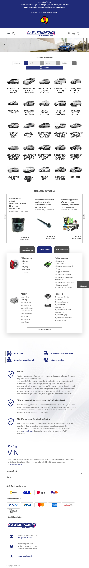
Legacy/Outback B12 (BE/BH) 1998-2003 (60, 135)
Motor (24, 294)
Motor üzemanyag (27, 314)
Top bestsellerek (62, 249)
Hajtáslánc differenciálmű (63, 317)
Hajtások (59, 294)
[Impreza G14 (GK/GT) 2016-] (60, 81)
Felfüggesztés (61, 258)
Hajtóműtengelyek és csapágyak (62, 298)
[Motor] (14, 300)
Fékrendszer (26, 258)
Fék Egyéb (24, 272)
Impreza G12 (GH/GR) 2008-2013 (44, 91)
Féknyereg (24, 267)
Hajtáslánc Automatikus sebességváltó (63, 311)
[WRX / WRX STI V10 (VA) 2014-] (75, 81)
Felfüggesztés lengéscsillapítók (60, 262)
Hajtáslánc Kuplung (61, 302)
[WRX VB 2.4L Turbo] (13, 103)
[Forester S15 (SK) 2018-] (13, 125)
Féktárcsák (24, 264)
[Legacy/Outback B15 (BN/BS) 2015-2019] (29, 147)
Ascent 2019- (44, 178)
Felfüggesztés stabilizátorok (64, 282)
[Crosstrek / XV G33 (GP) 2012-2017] (60, 147)
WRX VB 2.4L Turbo (13, 112)
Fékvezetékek (25, 269)
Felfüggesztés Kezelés (62, 272)
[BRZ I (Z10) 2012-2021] (60, 169)
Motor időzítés (26, 305)
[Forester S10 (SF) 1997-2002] (29, 103)
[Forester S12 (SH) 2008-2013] (60, 103)
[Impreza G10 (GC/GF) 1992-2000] (13, 81)
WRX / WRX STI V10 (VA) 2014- (75, 91)
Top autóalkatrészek (27, 249)
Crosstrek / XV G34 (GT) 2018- (76, 157)
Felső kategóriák (44, 249)
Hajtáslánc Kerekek (61, 320)
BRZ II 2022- (75, 177)
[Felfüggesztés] (48, 264)
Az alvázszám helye (15, 465)
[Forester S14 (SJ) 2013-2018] (75, 103)
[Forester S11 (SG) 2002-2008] (44, 103)
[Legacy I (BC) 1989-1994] (29, 125)
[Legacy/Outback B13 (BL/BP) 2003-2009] (75, 125)
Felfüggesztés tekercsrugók (64, 266)
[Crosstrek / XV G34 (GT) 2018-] (75, 147)
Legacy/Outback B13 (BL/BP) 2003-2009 (76, 135)
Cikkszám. (12, 211)
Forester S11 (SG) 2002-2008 (44, 113)
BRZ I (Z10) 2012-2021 (60, 178)
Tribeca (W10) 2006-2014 (29, 179)
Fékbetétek (24, 261)
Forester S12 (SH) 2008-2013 (60, 113)
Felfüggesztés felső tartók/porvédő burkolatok (64, 286)
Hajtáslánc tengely (61, 315)
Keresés (46, 68)
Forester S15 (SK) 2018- (13, 135)
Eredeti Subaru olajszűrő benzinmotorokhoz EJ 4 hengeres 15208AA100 (18, 203)
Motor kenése (25, 319)
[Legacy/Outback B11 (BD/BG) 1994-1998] (44, 125)
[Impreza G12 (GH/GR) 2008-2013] (44, 81)
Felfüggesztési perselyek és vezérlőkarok (64, 278)
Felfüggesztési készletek (63, 269)
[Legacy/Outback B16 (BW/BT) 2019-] (44, 147)
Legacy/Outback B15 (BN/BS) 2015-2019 (29, 157)
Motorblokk (25, 316)
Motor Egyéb (25, 322)
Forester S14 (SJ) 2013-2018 (76, 113)
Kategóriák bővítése (44, 329)
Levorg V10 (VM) (13, 178)
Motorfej (24, 300)
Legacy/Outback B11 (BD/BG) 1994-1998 (44, 135)
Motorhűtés (25, 297)
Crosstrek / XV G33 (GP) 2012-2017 (60, 157)
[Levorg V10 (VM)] (13, 169)
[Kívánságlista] (78, 33)
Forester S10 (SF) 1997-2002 (29, 113)
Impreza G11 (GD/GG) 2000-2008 (29, 91)
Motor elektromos (27, 308)
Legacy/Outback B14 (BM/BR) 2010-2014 (13, 157)
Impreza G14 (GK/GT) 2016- (60, 91)
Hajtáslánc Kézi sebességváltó (60, 306)
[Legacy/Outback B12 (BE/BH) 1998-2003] (60, 125)
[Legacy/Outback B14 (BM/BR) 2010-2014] (13, 147)
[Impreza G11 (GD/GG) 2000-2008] (29, 81)
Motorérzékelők (26, 302)
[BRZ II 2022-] (75, 169)
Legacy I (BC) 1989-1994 (29, 135)
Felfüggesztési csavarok (63, 274)
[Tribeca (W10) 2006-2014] (29, 169)
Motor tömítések (26, 311)
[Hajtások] (48, 300)
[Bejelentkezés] (69, 33)
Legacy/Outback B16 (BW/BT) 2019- (44, 157)
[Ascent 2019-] (44, 169)
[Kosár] (73, 33)
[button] (15, 33)
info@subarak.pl (25, 538)
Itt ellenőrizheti (28, 431)
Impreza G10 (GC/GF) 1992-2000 (13, 91)
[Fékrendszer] (14, 264)
